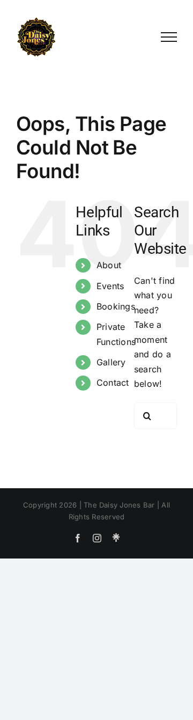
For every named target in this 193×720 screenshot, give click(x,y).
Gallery (111, 362)
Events (110, 286)
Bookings (115, 306)
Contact (112, 382)
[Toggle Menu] (168, 37)
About (108, 265)
